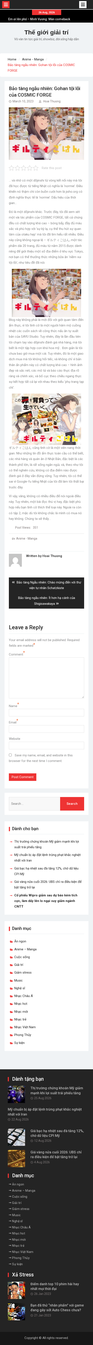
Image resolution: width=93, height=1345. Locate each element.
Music (18, 980)
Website (14, 739)
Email (12, 722)
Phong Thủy (22, 1035)
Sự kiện (19, 1043)
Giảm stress (23, 972)
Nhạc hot (20, 1004)
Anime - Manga (26, 538)
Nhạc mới (21, 1012)
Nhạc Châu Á (23, 996)
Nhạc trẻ (20, 1019)
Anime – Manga (25, 949)
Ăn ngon (20, 941)
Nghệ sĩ (19, 988)
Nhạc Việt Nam (25, 1027)
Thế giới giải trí (46, 32)
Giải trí (18, 965)
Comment (16, 654)
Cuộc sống (22, 957)
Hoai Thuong (52, 101)
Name (13, 706)
